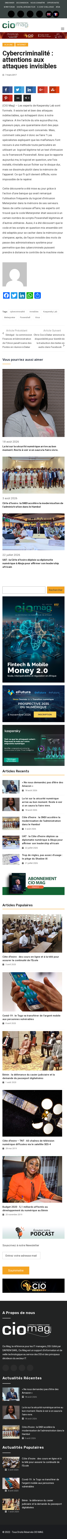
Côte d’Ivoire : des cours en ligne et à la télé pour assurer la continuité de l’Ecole (30, 958)
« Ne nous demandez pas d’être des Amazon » (42, 784)
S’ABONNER (9, 3)
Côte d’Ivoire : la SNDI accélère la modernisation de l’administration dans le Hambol (41, 821)
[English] (49, 14)
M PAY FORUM (9, 7)
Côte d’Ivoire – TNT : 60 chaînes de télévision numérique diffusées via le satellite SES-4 (28, 1142)
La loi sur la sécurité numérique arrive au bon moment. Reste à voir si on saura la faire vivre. (42, 802)
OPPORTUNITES (53, 3)
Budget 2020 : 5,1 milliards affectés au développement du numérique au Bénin (25, 1208)
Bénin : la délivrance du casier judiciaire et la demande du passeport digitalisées (28, 1076)
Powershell (25, 317)
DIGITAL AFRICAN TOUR (26, 7)
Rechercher (56, 590)
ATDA (58, 7)
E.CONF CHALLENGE (45, 7)
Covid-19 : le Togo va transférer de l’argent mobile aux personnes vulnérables (31, 1017)
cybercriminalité (17, 311)
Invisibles (34, 311)
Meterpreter (9, 317)
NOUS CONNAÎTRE (38, 3)
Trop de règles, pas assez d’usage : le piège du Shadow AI (42, 857)
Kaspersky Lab (50, 311)
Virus (37, 317)
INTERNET (21, 45)
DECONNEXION (22, 3)
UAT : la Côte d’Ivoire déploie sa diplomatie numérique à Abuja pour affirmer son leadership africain (30, 563)
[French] (55, 14)
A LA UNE (8, 45)
